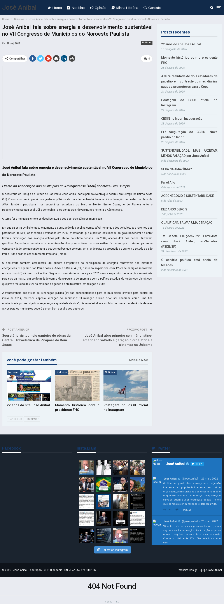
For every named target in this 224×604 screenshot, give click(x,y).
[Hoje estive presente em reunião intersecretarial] (120, 501)
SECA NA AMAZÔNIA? (176, 169)
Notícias (78, 8)
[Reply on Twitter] (165, 509)
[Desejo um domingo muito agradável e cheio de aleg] (137, 484)
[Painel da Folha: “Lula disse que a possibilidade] (137, 535)
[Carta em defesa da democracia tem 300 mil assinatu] (86, 501)
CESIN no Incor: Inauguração (182, 118)
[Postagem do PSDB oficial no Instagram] (125, 385)
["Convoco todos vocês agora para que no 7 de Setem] (86, 518)
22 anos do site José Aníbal (181, 44)
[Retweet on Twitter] (171, 509)
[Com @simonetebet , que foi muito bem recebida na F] (86, 484)
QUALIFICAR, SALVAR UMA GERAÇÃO (186, 222)
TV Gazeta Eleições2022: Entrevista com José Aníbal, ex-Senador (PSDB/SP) (189, 241)
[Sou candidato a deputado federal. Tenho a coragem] (86, 467)
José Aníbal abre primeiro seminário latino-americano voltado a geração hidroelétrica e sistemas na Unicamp (117, 340)
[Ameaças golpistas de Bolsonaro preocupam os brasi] (137, 518)
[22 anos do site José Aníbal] (29, 385)
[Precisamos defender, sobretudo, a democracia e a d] (103, 518)
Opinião (100, 8)
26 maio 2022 (209, 478)
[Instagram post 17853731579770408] (120, 535)
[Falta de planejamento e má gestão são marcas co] (103, 501)
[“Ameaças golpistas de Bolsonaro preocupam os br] (137, 501)
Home (57, 8)
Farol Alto (168, 182)
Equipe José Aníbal (210, 570)
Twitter (187, 509)
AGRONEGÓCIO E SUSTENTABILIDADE (187, 196)
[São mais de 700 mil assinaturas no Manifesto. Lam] (103, 484)
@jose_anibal (190, 478)
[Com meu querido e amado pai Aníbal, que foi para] (103, 467)
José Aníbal (19, 7)
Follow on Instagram (115, 549)
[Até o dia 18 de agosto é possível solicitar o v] (103, 535)
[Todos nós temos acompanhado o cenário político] (120, 518)
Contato (154, 8)
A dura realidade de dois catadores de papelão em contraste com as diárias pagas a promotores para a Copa (189, 81)
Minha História (127, 8)
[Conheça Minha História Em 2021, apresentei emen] (86, 535)
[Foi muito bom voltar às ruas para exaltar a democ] (120, 467)
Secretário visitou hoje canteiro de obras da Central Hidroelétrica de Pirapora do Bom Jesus (36, 340)
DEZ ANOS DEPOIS (174, 209)
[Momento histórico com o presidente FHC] (77, 385)
